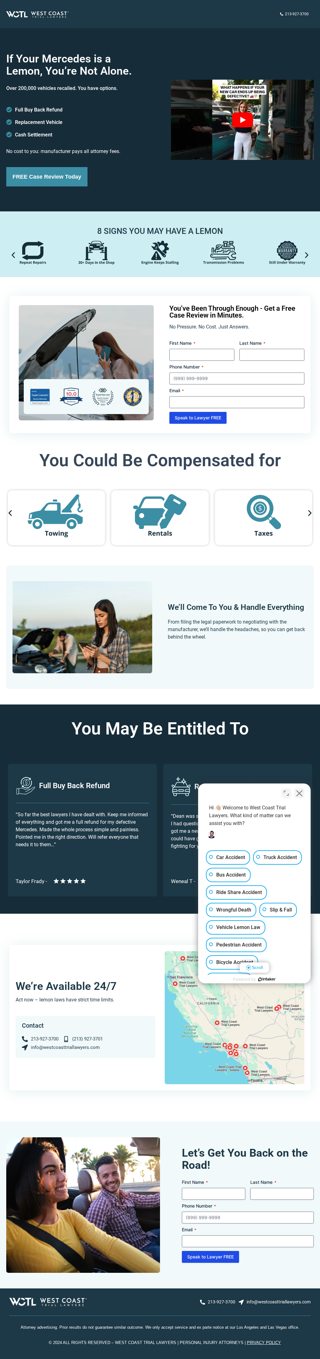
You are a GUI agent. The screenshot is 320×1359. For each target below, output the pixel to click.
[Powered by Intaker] (267, 979)
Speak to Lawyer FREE (198, 417)
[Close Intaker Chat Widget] (299, 793)
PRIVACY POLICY (264, 1342)
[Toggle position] (286, 793)
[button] (13, 255)
